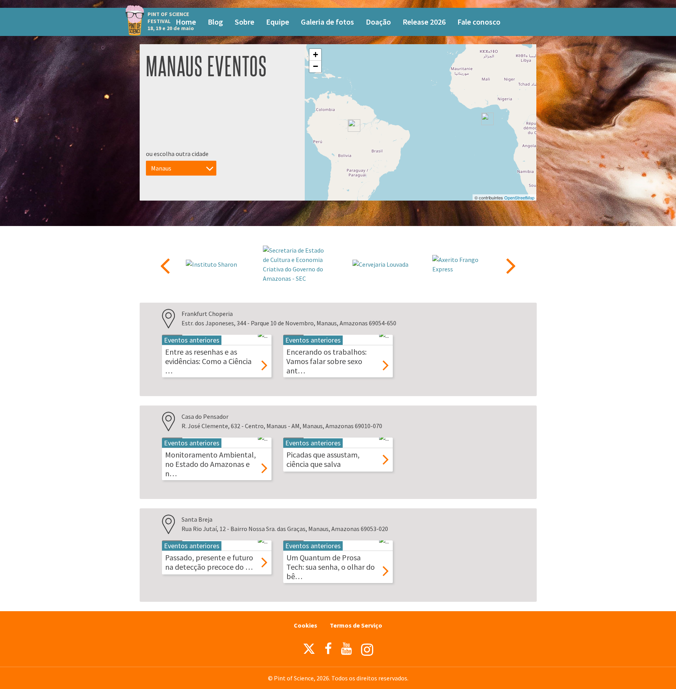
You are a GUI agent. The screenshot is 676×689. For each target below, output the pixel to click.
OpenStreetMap (519, 197)
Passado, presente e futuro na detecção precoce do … (209, 562)
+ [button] (315, 54)
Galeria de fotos (327, 22)
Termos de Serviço (356, 625)
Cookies (305, 625)
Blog (215, 22)
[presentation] (165, 265)
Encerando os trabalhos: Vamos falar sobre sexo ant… (326, 361)
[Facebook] (328, 649)
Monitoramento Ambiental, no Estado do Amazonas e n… (210, 464)
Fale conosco (478, 22)
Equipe (277, 22)
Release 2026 (424, 22)
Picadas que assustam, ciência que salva (323, 459)
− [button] (315, 66)
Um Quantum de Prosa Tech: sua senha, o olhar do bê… (330, 567)
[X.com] (309, 650)
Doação (378, 22)
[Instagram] (367, 649)
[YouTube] (346, 649)
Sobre (244, 22)
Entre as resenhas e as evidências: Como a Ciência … (208, 361)
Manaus (161, 168)
